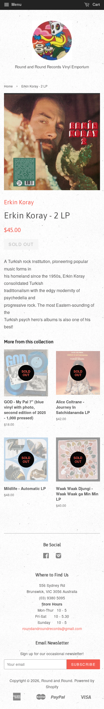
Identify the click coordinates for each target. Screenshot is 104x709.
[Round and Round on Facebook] (46, 556)
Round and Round (56, 680)
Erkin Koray (19, 202)
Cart (95, 4)
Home (8, 86)
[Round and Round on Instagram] (58, 556)
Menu (16, 4)
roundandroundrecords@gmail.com (52, 628)
